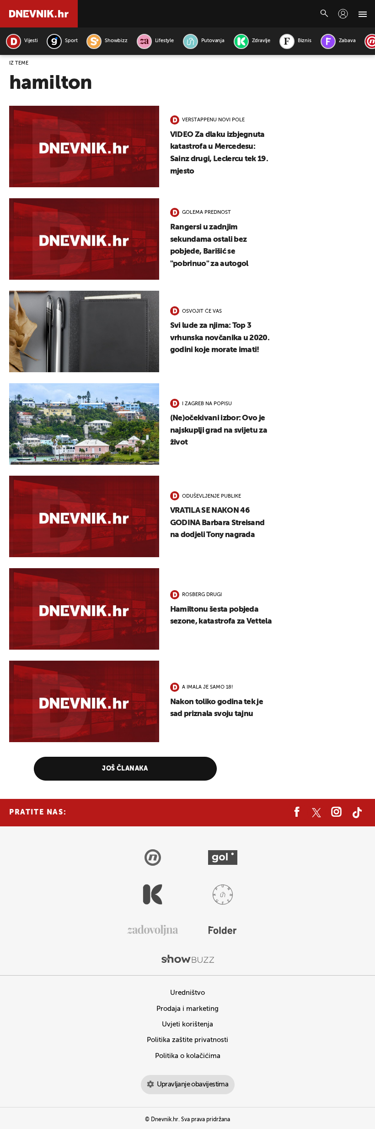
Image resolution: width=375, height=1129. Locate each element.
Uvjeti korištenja (187, 1024)
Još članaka (125, 768)
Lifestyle (164, 40)
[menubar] (343, 14)
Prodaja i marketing (187, 1008)
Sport (71, 40)
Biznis (304, 40)
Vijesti (31, 40)
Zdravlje (261, 40)
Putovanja (213, 40)
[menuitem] (343, 14)
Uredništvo (187, 992)
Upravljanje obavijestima (193, 1084)
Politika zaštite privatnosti (187, 1040)
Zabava (347, 40)
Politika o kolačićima (187, 1056)
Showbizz (116, 40)
